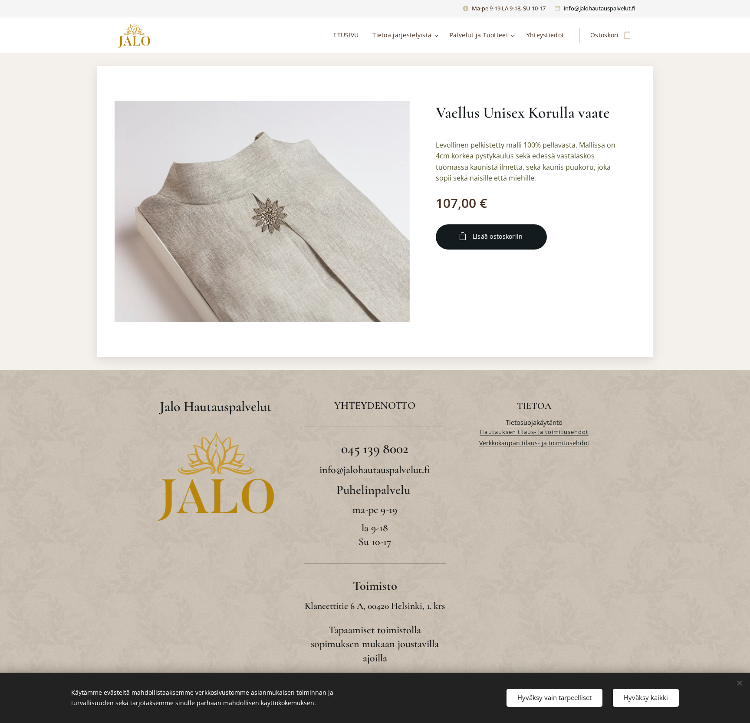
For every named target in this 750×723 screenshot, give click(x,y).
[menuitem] (348, 35)
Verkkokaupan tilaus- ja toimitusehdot (534, 443)
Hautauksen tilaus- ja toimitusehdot (534, 432)
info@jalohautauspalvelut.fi (599, 8)
